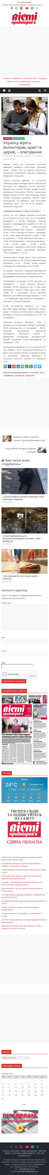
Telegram (27, 211)
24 (3, 1095)
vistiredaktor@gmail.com (27, 1171)
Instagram (29, 375)
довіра (27, 156)
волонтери (20, 156)
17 (3, 1091)
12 (16, 1088)
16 (42, 1088)
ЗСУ (31, 156)
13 (23, 1088)
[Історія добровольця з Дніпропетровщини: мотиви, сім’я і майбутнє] (24, 508)
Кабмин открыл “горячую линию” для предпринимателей (29, 439)
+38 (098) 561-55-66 (26, 1169)
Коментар (6, 603)
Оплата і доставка (11, 1151)
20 (23, 1091)
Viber (36, 211)
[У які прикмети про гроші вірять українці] (24, 550)
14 (29, 1088)
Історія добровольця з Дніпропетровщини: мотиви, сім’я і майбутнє (22, 538)
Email (4, 651)
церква (12, 159)
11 (10, 1088)
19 (16, 1091)
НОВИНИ (7, 138)
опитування (38, 156)
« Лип (23, 1104)
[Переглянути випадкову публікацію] (45, 90)
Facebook (19, 375)
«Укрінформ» (18, 176)
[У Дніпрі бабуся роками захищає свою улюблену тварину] (24, 469)
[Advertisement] (24, 51)
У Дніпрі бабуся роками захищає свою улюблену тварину (23, 498)
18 (10, 1091)
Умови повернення (28, 1151)
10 (3, 1088)
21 (29, 1091)
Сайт (3, 663)
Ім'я (3, 637)
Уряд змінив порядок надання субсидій (20, 450)
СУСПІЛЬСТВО (19, 138)
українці (6, 159)
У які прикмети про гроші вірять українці (20, 577)
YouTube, (34, 372)
